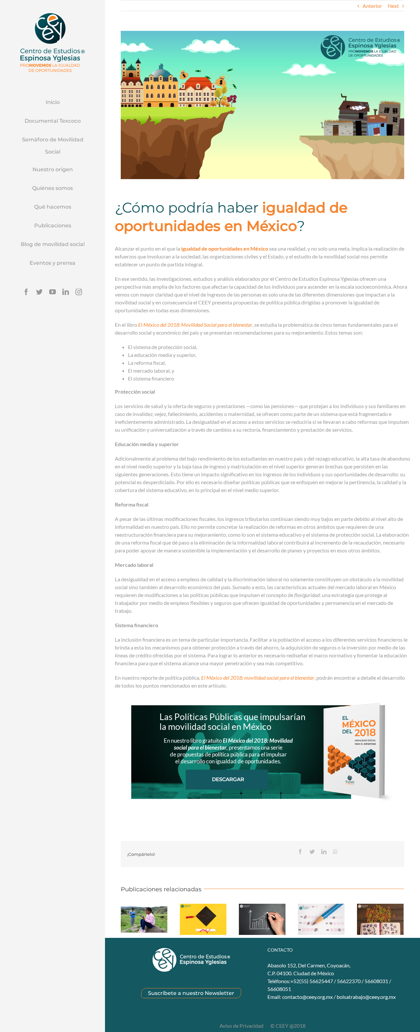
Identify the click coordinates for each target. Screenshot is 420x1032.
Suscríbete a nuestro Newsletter (191, 993)
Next (393, 6)
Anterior (372, 6)
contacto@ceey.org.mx (307, 997)
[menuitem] (52, 103)
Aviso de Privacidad (242, 1025)
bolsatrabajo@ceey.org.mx (366, 997)
